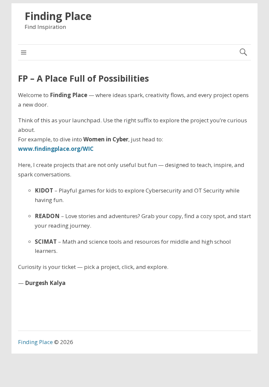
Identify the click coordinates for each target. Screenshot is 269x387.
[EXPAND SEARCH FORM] (243, 52)
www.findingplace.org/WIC (55, 149)
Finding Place (58, 16)
